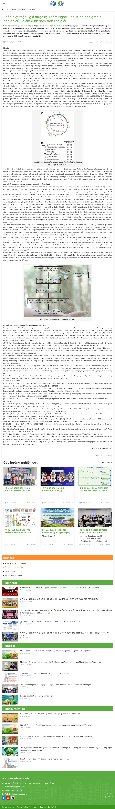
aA (96, 42)
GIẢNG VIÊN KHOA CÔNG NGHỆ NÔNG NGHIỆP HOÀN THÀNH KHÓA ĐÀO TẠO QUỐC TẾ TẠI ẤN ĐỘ (59, 599)
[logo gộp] (57, 4)
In (109, 456)
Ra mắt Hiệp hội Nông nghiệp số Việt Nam (36, 696)
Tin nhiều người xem (14, 708)
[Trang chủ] (2, 9)
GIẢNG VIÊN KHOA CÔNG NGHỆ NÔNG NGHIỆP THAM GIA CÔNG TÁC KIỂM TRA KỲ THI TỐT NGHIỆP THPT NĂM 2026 (64, 634)
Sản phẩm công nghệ (13, 575)
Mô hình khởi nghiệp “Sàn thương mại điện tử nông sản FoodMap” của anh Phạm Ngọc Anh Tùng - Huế (60, 662)
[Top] (109, 796)
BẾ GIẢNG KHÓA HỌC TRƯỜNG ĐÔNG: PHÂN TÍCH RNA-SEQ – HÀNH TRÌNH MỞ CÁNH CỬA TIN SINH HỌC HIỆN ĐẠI (94, 531)
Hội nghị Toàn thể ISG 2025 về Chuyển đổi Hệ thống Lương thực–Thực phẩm (57, 531)
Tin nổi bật (9, 645)
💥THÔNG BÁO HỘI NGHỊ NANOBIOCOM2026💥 (53, 489)
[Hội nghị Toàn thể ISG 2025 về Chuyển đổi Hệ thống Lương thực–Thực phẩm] (57, 517)
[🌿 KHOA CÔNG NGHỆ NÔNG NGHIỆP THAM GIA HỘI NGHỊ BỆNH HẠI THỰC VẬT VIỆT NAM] (20, 476)
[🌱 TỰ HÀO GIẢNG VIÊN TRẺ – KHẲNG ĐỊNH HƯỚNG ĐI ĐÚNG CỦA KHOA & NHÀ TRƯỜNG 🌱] (20, 517)
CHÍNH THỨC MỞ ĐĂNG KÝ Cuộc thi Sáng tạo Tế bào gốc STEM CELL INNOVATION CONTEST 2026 (59, 588)
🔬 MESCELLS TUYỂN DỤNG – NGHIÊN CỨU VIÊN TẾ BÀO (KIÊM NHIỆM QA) (50, 622)
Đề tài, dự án (10, 572)
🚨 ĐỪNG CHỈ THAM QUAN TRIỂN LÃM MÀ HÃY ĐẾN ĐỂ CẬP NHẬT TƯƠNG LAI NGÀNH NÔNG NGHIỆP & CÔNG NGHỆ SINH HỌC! (95, 489)
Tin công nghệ (11, 9)
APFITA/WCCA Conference (15, 563)
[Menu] (4, 3)
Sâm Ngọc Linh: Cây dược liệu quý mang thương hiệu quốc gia (44, 673)
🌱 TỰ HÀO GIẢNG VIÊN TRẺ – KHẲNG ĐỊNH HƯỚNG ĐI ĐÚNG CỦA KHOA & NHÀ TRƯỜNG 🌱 (18, 531)
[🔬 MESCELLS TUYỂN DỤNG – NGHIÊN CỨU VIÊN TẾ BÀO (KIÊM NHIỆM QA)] (10, 625)
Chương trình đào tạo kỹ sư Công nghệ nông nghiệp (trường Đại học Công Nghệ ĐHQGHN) (56, 736)
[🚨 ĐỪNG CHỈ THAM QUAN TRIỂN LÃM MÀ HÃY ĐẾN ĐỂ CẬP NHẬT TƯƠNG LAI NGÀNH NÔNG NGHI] (95, 476)
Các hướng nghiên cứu (26, 9)
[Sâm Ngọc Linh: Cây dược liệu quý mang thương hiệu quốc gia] (10, 677)
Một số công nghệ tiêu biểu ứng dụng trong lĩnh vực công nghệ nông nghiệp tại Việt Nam (55, 651)
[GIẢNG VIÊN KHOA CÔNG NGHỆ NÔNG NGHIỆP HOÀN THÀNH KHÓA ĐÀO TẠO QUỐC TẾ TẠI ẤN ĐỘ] (10, 603)
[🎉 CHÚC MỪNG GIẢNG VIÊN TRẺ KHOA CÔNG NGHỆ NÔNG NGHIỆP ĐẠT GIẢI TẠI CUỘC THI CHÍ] (10, 614)
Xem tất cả (106, 462)
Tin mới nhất (10, 582)
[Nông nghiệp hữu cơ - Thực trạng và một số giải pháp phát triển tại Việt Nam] (10, 717)
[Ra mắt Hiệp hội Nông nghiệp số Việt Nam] (10, 700)
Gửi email (100, 456)
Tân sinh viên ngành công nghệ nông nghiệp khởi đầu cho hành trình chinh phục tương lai (55, 685)
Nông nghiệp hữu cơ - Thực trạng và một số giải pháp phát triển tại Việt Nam (50, 714)
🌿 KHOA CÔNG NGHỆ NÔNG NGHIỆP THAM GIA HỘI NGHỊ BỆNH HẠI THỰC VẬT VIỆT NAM (19, 489)
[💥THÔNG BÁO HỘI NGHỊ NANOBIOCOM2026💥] (57, 476)
